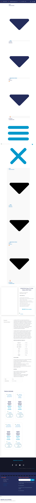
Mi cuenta (10, 118)
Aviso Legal (4, 480)
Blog (9, 79)
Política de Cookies (5, 479)
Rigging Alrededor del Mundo (13, 78)
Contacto (10, 80)
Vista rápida (9, 399)
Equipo (11, 40)
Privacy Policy (5, 481)
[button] (18, 144)
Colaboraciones (11, 119)
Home (10, 4)
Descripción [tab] (5, 320)
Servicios (10, 41)
